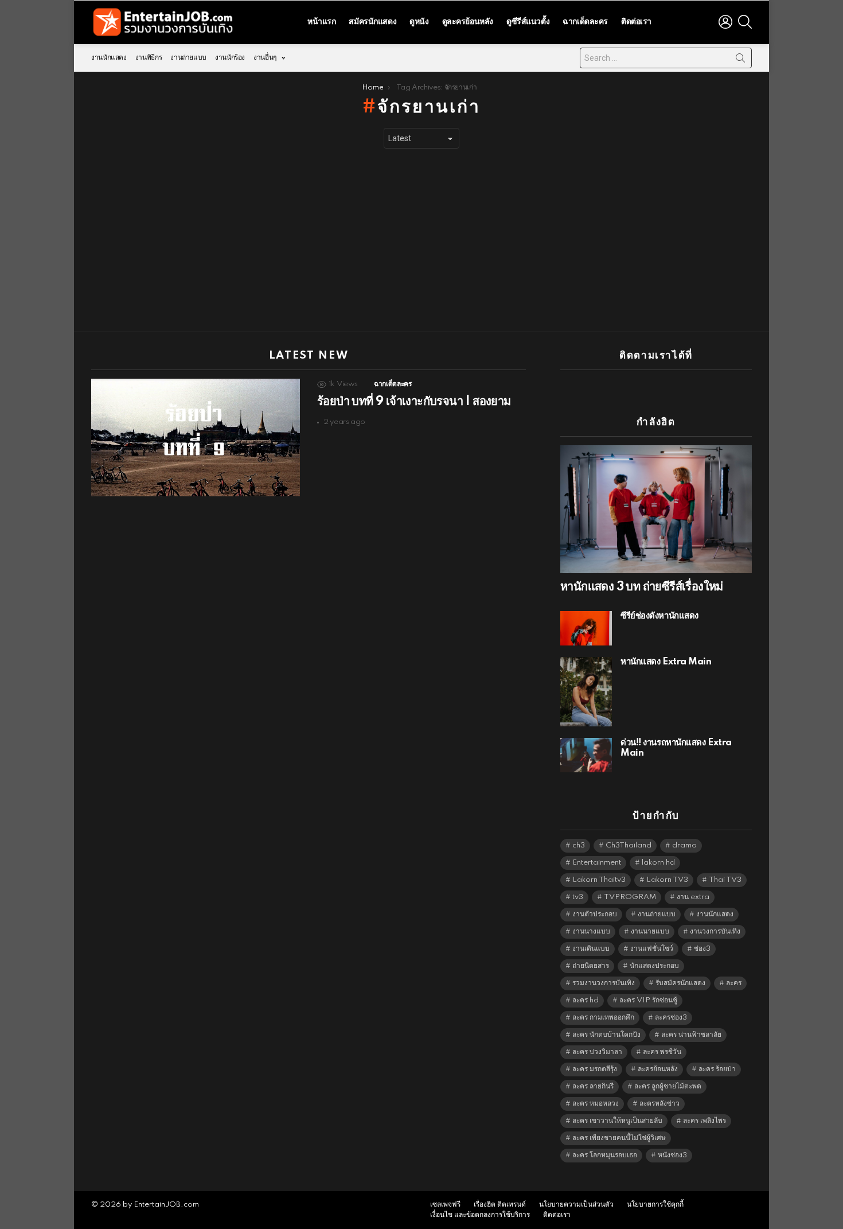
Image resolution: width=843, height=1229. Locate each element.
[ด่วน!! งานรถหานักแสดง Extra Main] (586, 755)
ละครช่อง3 (671, 1017)
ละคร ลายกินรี (593, 1086)
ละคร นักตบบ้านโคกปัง (606, 1035)
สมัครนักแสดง (372, 21)
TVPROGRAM (630, 897)
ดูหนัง (418, 21)
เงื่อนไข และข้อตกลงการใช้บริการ (480, 1215)
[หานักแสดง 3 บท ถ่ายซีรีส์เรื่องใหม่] (656, 509)
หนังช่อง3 (672, 1155)
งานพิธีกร (148, 57)
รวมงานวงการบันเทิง (603, 983)
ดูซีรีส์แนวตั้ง (527, 21)
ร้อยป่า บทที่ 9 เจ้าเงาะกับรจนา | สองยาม (414, 401)
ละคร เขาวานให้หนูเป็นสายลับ (617, 1121)
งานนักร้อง (230, 57)
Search (740, 60)
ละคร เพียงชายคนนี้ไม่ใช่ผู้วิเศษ (619, 1138)
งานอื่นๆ (264, 57)
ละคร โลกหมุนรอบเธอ (604, 1155)
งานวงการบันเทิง (715, 931)
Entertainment (596, 862)
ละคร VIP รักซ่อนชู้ (648, 1000)
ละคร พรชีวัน (662, 1052)
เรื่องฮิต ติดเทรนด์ (500, 1204)
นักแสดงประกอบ (654, 966)
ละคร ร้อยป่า (717, 1069)
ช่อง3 (702, 948)
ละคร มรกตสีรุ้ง (594, 1069)
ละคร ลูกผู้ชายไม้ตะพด (667, 1086)
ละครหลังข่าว (659, 1103)
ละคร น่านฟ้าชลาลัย (691, 1035)
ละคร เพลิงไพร (704, 1121)
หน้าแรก (321, 21)
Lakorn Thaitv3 (599, 880)
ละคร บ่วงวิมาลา (597, 1052)
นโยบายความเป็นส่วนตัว (576, 1204)
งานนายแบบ (650, 931)
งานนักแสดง (109, 57)
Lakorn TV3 (667, 880)
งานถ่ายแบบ (188, 57)
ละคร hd (585, 1000)
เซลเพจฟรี (445, 1204)
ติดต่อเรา (636, 21)
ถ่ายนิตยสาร (590, 966)
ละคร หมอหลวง (595, 1103)
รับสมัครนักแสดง (680, 983)
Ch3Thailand (628, 845)
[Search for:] (666, 58)
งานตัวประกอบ (594, 914)
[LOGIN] (725, 21)
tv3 (577, 897)
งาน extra (693, 897)
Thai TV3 (725, 880)
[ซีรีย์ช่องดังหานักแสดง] (586, 628)
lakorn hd (658, 862)
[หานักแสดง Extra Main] (586, 691)
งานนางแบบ (591, 931)
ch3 (578, 845)
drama (684, 845)
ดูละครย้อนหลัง (467, 21)
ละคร (733, 983)
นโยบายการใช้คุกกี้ (655, 1204)
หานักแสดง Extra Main (665, 662)
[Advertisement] (421, 240)
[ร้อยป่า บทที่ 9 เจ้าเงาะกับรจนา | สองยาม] (195, 437)
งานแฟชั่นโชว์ (651, 948)
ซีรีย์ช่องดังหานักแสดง (659, 616)
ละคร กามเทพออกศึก (603, 1017)
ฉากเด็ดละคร (585, 21)
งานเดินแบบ (591, 948)
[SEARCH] (745, 21)
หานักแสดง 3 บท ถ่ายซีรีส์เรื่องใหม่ (641, 587)
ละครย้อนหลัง (658, 1069)
